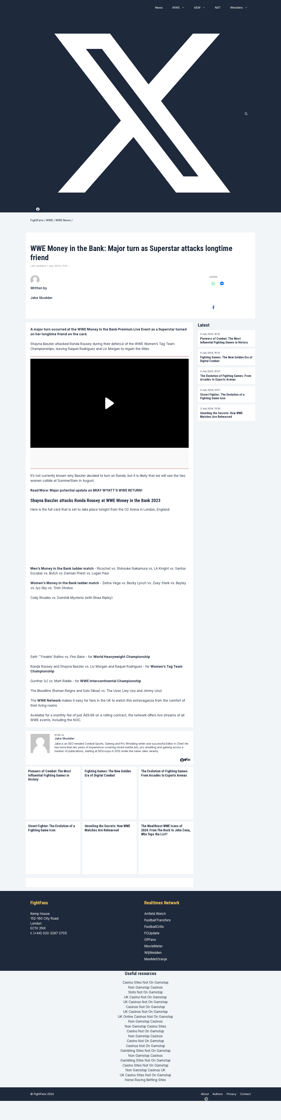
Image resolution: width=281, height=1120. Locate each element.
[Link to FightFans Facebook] (38, 209)
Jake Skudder (41, 298)
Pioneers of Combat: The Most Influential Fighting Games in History (49, 775)
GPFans (150, 940)
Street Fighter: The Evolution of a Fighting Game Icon (51, 828)
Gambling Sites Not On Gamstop (145, 1051)
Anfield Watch (155, 914)
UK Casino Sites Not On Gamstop (145, 1075)
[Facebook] (213, 307)
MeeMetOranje (155, 959)
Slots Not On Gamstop (145, 992)
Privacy (231, 1094)
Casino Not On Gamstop (145, 1031)
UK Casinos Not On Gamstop (145, 1002)
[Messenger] (222, 283)
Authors (218, 1094)
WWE (176, 7)
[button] (246, 113)
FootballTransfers (157, 920)
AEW (197, 7)
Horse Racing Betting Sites (145, 1080)
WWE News (63, 220)
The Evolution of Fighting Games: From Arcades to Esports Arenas (164, 773)
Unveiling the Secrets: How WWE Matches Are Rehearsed (107, 828)
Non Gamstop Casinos (145, 987)
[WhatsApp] (213, 283)
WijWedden (153, 953)
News (159, 7)
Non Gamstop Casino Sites (145, 1026)
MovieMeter (153, 946)
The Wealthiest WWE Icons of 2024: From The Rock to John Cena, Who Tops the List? (166, 830)
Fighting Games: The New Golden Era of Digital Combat (108, 773)
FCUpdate (151, 933)
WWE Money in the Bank (97, 329)
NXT (218, 7)
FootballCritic (154, 927)
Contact (245, 1094)
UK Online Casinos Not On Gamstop (145, 1017)
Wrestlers (236, 7)
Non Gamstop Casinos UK (145, 1070)
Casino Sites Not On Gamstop (145, 982)
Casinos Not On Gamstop (145, 1007)
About (205, 1094)
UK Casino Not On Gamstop (145, 997)
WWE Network (49, 700)
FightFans (37, 220)
